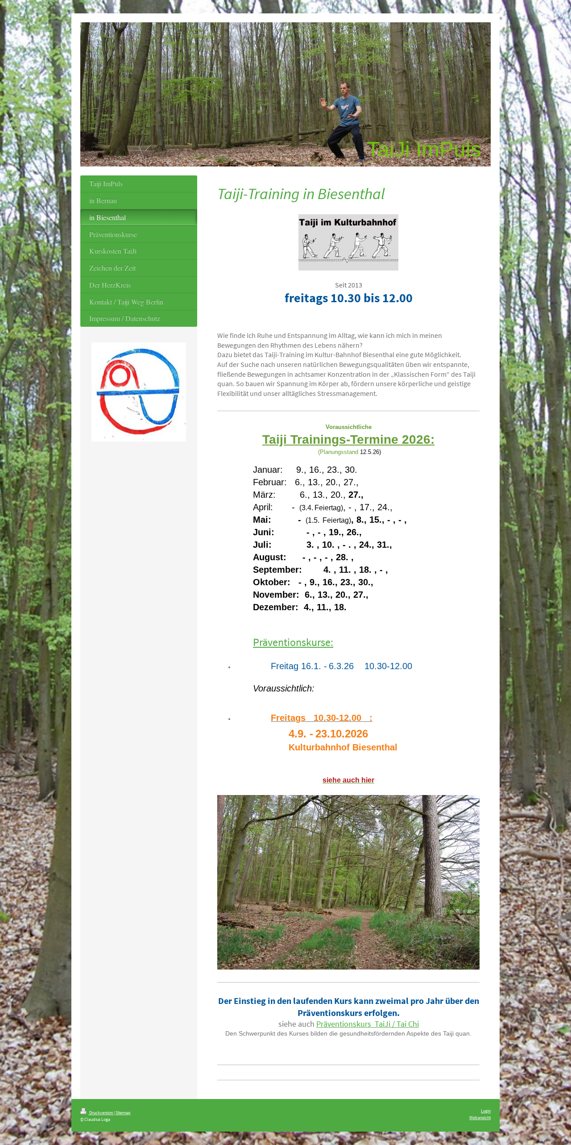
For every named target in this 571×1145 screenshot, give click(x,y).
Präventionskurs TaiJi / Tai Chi (367, 1024)
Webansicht (480, 1117)
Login (486, 1111)
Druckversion (101, 1113)
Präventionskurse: (293, 642)
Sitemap (123, 1113)
